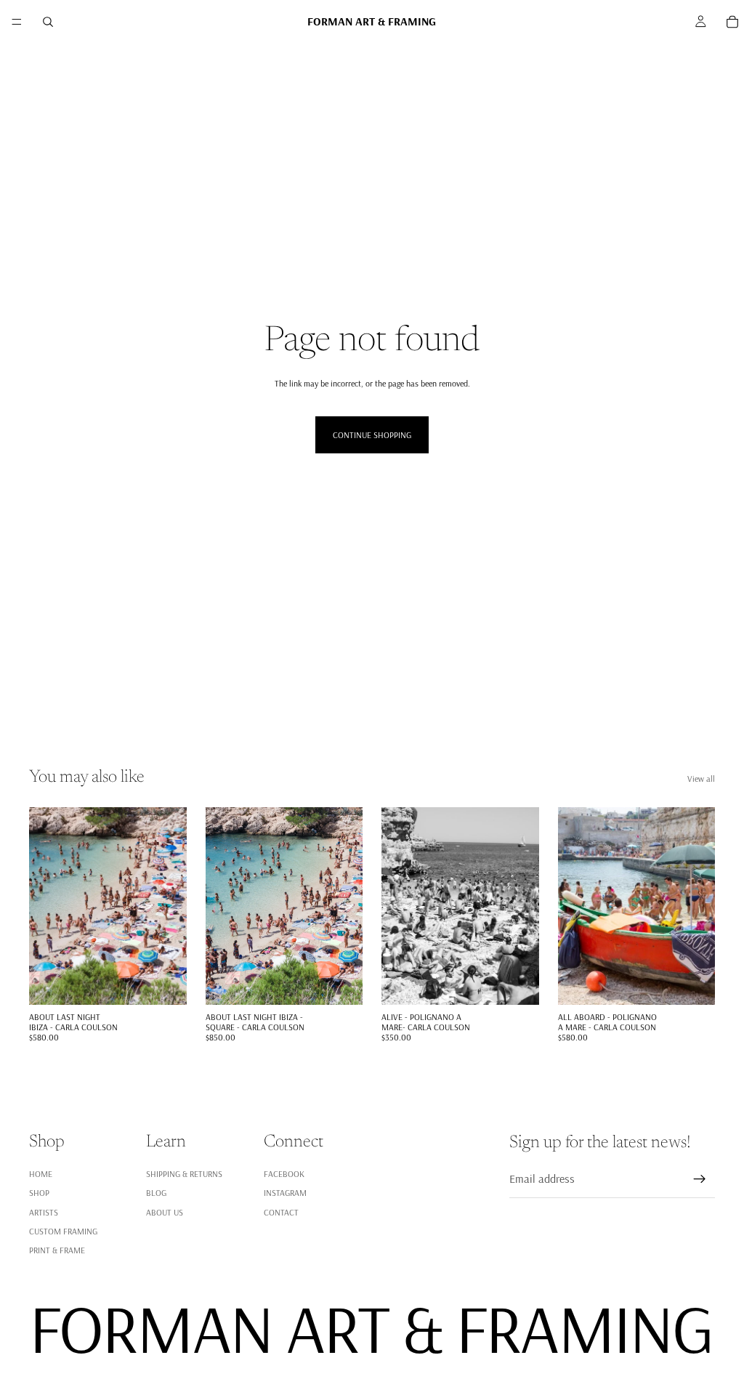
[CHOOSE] (164, 982)
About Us (164, 1211)
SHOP (39, 1192)
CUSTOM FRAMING (63, 1231)
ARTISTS (43, 1211)
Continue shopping (372, 434)
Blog (156, 1192)
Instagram (285, 1192)
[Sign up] (699, 1179)
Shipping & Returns (184, 1173)
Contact (281, 1211)
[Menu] (16, 22)
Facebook (284, 1173)
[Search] (48, 22)
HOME (40, 1173)
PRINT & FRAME (57, 1250)
